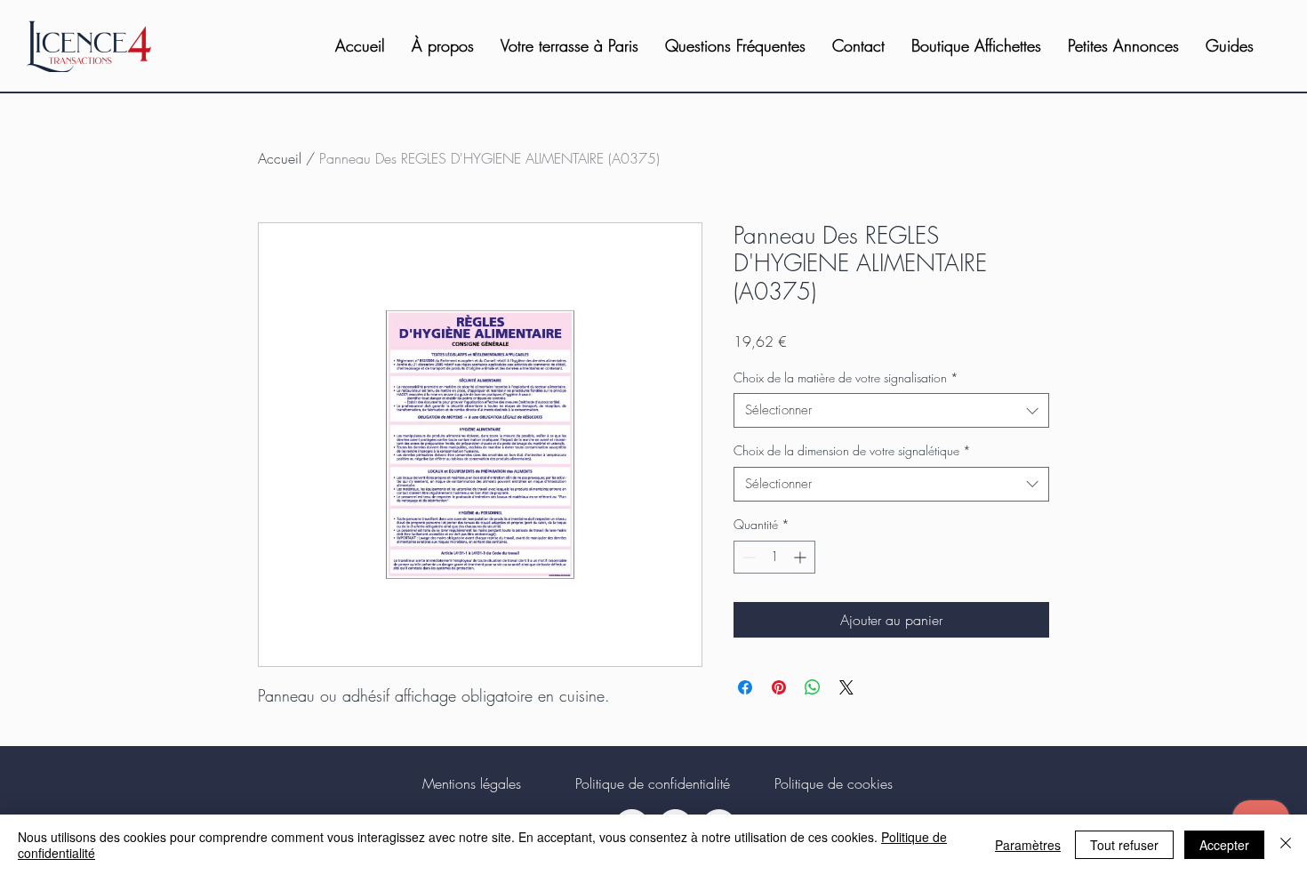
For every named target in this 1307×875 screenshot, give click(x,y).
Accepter (1224, 845)
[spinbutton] (774, 557)
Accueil (279, 158)
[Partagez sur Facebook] (745, 687)
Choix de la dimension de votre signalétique (852, 450)
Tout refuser (1124, 845)
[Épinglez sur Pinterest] (779, 687)
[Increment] (801, 557)
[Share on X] (846, 687)
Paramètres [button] (1028, 845)
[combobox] (891, 410)
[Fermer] (1285, 845)
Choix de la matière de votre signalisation (846, 377)
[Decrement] (747, 557)
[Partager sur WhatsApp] (812, 687)
